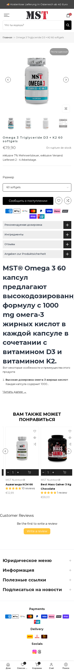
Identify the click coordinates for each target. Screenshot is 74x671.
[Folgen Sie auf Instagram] (34, 652)
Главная (7, 37)
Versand (57, 155)
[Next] (66, 79)
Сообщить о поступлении (28, 201)
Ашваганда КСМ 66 (16, 484)
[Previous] (8, 79)
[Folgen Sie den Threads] (39, 652)
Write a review (37, 531)
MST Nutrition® (12, 480)
